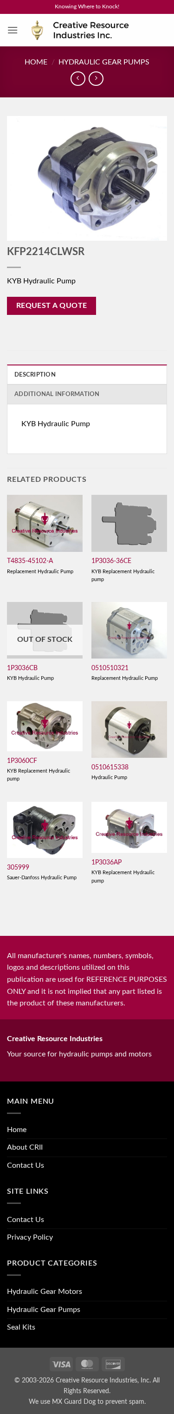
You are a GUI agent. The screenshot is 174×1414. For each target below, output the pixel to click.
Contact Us (25, 1165)
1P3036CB (22, 668)
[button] (12, 30)
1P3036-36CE (111, 561)
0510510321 (110, 668)
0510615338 (110, 767)
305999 (18, 867)
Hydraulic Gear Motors (44, 1291)
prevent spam (124, 1401)
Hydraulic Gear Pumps (103, 62)
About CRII (25, 1147)
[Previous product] (96, 78)
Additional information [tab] (57, 394)
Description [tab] (35, 374)
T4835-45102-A (30, 561)
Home (36, 62)
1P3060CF (22, 761)
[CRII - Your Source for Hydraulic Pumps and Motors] (92, 30)
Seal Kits (21, 1327)
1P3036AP (106, 862)
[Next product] (78, 78)
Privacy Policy (30, 1237)
